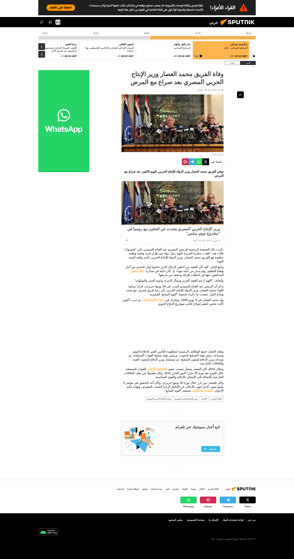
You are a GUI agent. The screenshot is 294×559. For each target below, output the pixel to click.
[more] (126, 240)
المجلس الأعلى (157, 369)
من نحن (252, 520)
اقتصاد (184, 489)
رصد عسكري (156, 489)
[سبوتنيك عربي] (238, 26)
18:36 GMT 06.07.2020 (211, 90)
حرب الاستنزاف (154, 300)
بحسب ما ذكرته (203, 390)
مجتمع (145, 489)
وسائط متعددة (133, 489)
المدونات (120, 489)
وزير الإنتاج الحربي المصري (186, 399)
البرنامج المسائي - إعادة (235, 47)
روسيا (193, 489)
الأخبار (204, 399)
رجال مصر (137, 271)
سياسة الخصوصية (196, 520)
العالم (201, 489)
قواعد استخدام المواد (233, 520)
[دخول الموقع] (50, 22)
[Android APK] (48, 532)
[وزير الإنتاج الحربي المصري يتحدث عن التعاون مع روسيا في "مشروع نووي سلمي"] (172, 203)
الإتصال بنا (214, 520)
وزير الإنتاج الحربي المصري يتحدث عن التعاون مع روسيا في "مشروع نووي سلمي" (173, 231)
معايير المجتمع (176, 520)
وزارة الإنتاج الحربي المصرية (158, 399)
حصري (176, 489)
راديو (168, 489)
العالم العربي (216, 399)
